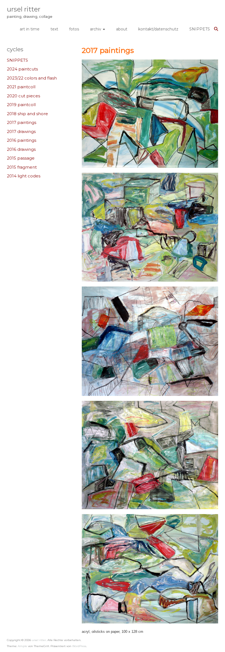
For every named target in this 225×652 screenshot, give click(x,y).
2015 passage (21, 158)
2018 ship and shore (27, 113)
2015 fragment (22, 167)
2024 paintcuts (22, 69)
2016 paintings (21, 140)
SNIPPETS (199, 29)
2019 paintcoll (21, 104)
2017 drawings (21, 131)
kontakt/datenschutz (158, 29)
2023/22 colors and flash (32, 78)
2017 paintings (21, 122)
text (54, 29)
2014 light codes (23, 175)
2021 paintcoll (21, 86)
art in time (30, 29)
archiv (95, 29)
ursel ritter (23, 9)
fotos (74, 29)
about (121, 29)
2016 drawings (21, 149)
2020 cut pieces (23, 95)
